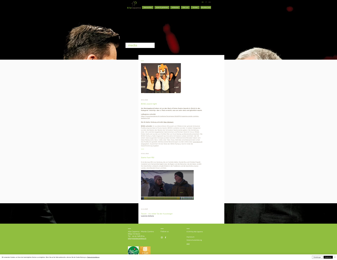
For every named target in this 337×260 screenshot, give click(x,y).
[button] (147, 7)
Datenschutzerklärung (93, 257)
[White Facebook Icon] (165, 237)
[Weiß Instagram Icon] (162, 237)
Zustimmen (328, 257)
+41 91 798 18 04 (138, 236)
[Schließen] (335, 257)
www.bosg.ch (197, 142)
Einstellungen (317, 257)
